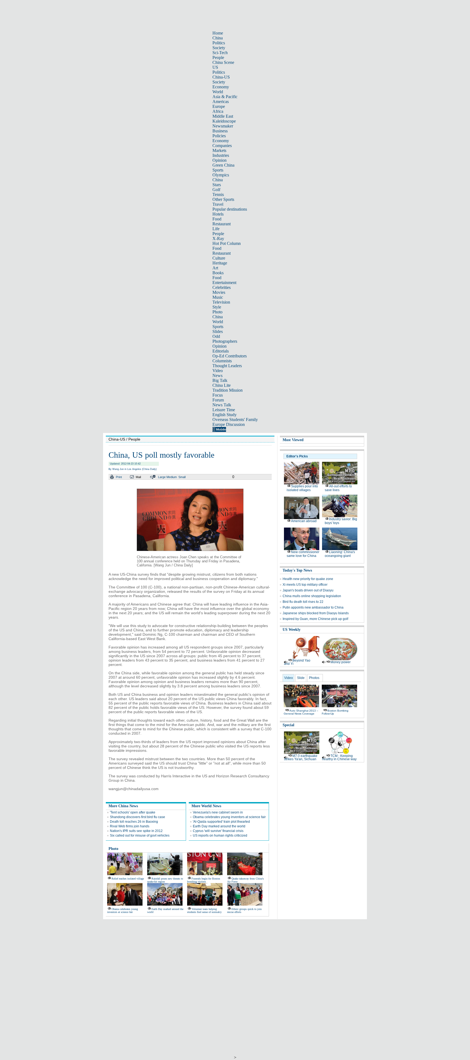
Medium (171, 477)
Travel (217, 204)
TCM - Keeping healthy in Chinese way (339, 757)
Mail (138, 477)
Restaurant (221, 224)
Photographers (224, 341)
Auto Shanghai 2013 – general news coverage (301, 712)
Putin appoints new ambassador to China (313, 607)
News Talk (221, 405)
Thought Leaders (227, 365)
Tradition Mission (227, 390)
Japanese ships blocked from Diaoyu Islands (316, 613)
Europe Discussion (228, 424)
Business (220, 131)
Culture (218, 258)
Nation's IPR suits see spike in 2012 (136, 831)
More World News (206, 806)
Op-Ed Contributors (229, 356)
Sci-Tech (220, 52)
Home (217, 33)
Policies (219, 135)
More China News (123, 806)
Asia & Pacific (224, 96)
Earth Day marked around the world (219, 826)
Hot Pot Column (226, 243)
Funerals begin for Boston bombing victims (203, 880)
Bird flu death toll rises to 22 (303, 602)
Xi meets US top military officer (305, 585)
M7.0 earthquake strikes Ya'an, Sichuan (300, 757)
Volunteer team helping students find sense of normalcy (204, 911)
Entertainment (224, 282)
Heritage (219, 263)
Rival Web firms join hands (129, 826)
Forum (218, 400)
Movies (218, 292)
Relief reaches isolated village (128, 878)
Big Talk (219, 380)
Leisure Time (223, 409)
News (217, 375)
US (215, 67)
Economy (220, 87)
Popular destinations (229, 209)
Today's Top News (297, 570)
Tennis (218, 194)
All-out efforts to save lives (338, 488)
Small (181, 477)
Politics (218, 42)
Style (216, 307)
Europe (218, 106)
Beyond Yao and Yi (297, 662)
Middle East (222, 116)
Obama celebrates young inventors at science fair (229, 817)
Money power (340, 662)
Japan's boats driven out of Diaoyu (308, 590)
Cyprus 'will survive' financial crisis (218, 831)
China (217, 38)
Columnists (222, 360)
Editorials (220, 351)
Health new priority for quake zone (308, 579)
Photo (217, 312)
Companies (222, 145)
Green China (223, 165)
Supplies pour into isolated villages (302, 488)
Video (217, 370)
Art (215, 268)
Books (218, 272)
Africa (217, 111)
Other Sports (223, 199)
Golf (216, 189)
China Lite (221, 385)
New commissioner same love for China (303, 554)
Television (221, 302)
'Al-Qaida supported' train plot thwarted (221, 822)
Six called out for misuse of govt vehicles (139, 835)
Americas (220, 101)
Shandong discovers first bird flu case (137, 817)
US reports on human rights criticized (220, 835)
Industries (220, 155)
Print (119, 477)
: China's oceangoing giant (340, 554)
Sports (217, 170)
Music (217, 297)
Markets (219, 150)
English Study (224, 414)
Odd (216, 336)
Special (288, 725)
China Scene (223, 62)
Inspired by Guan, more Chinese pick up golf (315, 619)
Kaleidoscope (224, 121)
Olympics (220, 175)
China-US (221, 77)
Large (162, 477)
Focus (217, 395)
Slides (217, 331)
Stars (216, 184)
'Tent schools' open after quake (132, 812)
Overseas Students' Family (235, 419)
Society (218, 47)
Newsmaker (222, 126)
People (218, 57)
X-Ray (218, 238)
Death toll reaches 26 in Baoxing (134, 822)
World (217, 91)
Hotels (218, 214)
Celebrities (221, 287)
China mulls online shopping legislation (312, 596)
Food (216, 219)
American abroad (304, 521)
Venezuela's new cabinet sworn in (218, 812)
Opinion (219, 160)
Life (215, 228)
